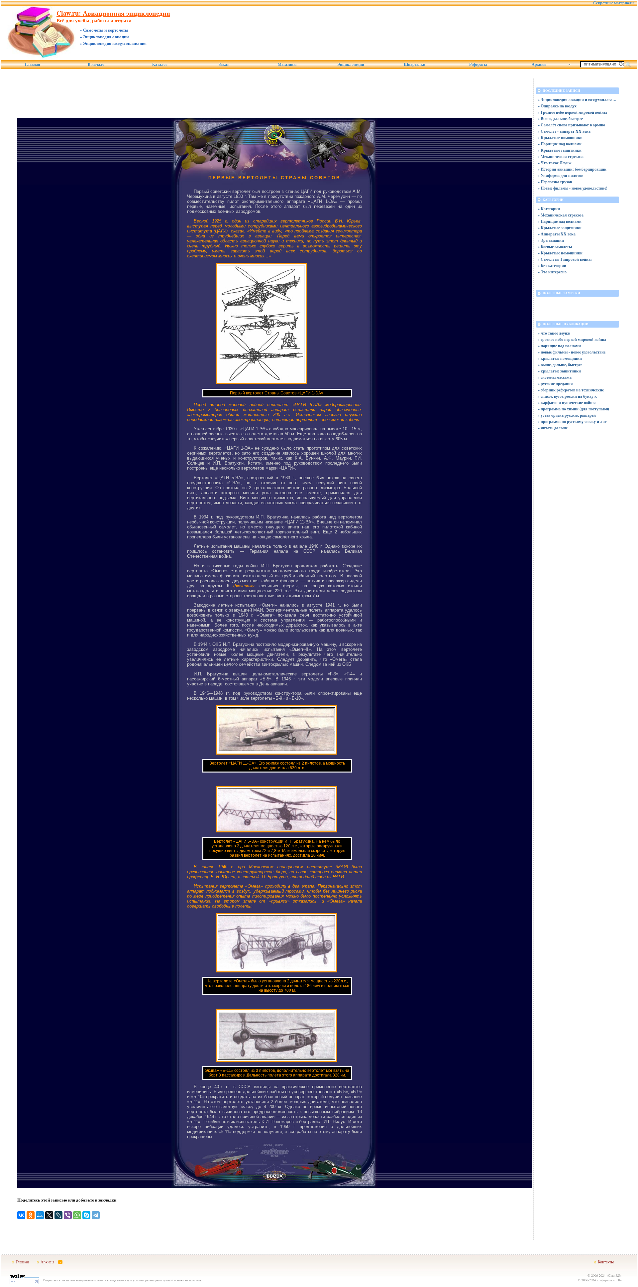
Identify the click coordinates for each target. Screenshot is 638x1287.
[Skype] (86, 1215)
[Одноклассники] (31, 1215)
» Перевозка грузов (555, 182)
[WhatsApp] (77, 1215)
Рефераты (478, 64)
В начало (96, 64)
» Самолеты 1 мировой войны (564, 259)
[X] (49, 1215)
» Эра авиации (551, 240)
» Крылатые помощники (560, 137)
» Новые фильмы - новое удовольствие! (572, 188)
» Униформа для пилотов (560, 175)
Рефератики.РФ (609, 1280)
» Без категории (552, 265)
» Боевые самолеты (555, 246)
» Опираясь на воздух (557, 106)
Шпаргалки (414, 64)
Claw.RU (614, 1275)
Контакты (606, 1261)
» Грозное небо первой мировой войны (572, 112)
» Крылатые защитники (560, 150)
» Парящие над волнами (560, 144)
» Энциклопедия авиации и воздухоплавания (577, 99)
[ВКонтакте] (21, 1215)
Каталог (159, 64)
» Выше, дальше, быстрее (560, 118)
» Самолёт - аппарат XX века (564, 131)
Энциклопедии (350, 64)
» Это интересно (552, 272)
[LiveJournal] (58, 1215)
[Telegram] (96, 1215)
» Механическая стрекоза (561, 156)
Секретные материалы (613, 3)
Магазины (287, 64)
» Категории (549, 209)
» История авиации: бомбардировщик (572, 169)
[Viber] (68, 1215)
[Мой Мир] (40, 1215)
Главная (32, 64)
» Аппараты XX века (557, 234)
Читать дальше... (556, 428)
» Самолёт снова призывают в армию (571, 125)
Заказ (224, 64)
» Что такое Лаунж (555, 163)
